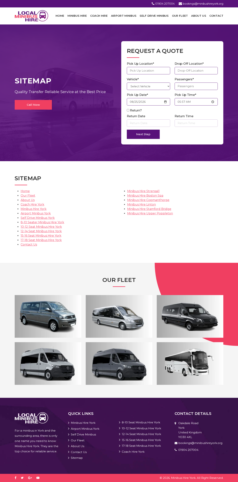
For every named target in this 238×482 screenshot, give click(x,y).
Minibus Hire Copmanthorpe (148, 200)
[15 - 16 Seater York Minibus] (48, 363)
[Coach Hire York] (190, 363)
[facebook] (17, 478)
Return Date (136, 116)
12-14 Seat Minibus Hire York (41, 231)
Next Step (143, 134)
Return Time (184, 116)
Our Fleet (180, 15)
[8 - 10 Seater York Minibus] (48, 316)
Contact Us (29, 244)
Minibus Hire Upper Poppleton (150, 213)
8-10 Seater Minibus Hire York (42, 222)
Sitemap (77, 458)
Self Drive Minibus (154, 15)
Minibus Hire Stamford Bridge (149, 209)
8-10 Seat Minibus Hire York (141, 422)
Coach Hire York (32, 204)
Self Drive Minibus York (38, 218)
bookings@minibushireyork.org (203, 3)
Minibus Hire (77, 15)
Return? (136, 110)
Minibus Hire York (33, 209)
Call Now (33, 104)
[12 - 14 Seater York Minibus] (190, 316)
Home (60, 15)
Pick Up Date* (137, 95)
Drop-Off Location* (189, 63)
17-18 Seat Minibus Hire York (41, 240)
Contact (216, 15)
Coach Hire (99, 15)
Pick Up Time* (185, 95)
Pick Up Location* (140, 63)
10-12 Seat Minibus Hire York (41, 226)
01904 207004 (165, 3)
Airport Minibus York (36, 213)
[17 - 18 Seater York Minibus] (119, 363)
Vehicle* (133, 79)
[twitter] (24, 478)
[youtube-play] (39, 478)
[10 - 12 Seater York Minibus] (119, 316)
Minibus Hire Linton (141, 204)
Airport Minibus (123, 15)
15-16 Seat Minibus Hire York (41, 235)
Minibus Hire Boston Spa (145, 195)
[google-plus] (32, 478)
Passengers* (184, 79)
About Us (198, 15)
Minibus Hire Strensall (143, 191)
